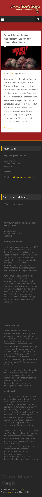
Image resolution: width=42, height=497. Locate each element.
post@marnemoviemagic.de (22, 177)
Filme (24, 73)
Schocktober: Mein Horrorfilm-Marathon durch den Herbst (17, 38)
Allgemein (17, 73)
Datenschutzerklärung (15, 204)
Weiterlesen (9, 128)
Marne (8, 73)
